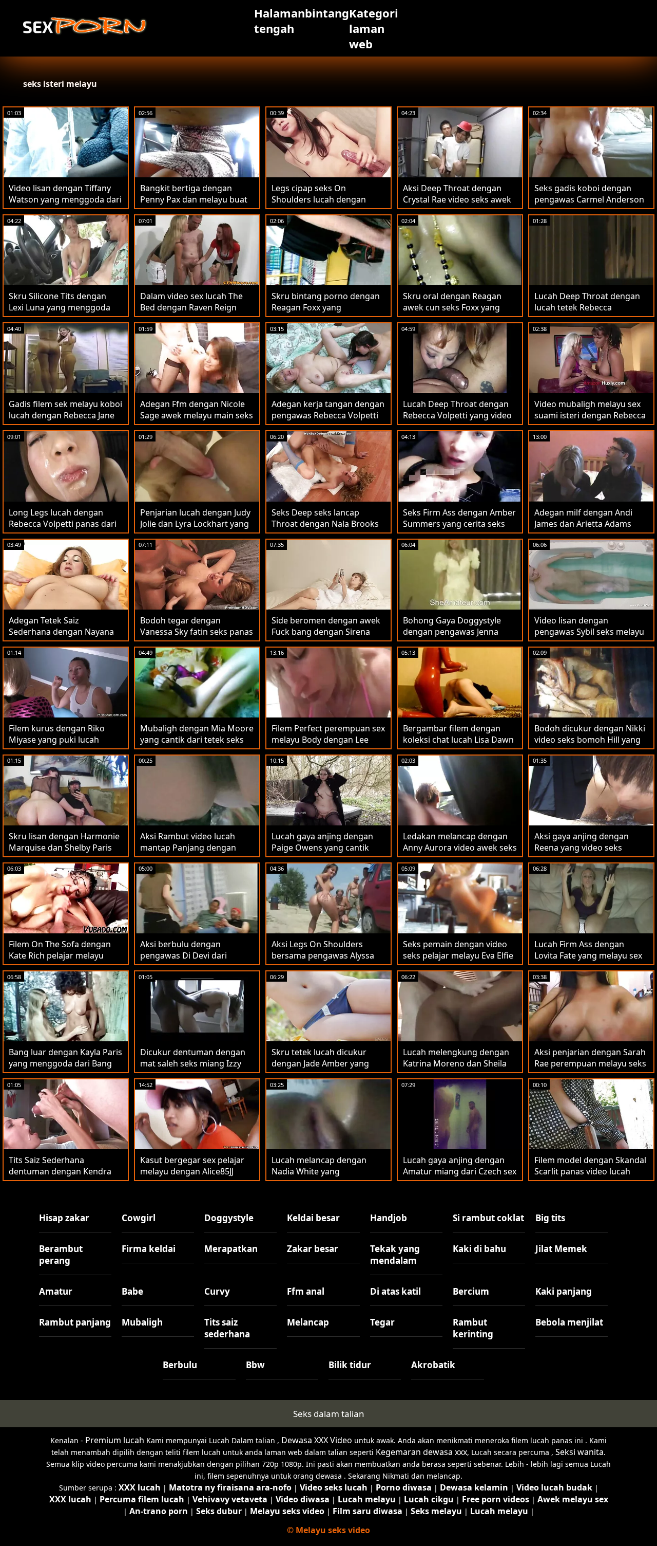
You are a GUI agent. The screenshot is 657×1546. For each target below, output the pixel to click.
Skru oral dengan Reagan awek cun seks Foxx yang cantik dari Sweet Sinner (452, 307)
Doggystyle (229, 1218)
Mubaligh (142, 1322)
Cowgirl (139, 1218)
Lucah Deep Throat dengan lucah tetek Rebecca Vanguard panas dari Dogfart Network (587, 313)
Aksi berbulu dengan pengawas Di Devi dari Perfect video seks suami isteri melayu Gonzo (188, 961)
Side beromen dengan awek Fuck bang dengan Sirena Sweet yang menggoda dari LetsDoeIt (326, 637)
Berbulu (180, 1365)
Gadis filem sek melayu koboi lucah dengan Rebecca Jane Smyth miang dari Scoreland (65, 415)
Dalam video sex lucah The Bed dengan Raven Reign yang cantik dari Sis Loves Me (197, 307)
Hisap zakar (64, 1218)
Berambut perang (61, 1254)
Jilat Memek (561, 1249)
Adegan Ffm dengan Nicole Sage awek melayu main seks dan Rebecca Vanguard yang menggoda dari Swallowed (196, 421)
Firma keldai (149, 1249)
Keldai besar (313, 1218)
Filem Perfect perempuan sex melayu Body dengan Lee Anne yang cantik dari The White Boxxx (328, 745)
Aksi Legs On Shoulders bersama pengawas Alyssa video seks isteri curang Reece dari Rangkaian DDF (323, 961)
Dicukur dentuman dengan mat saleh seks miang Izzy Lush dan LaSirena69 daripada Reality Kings (192, 1069)
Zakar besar (312, 1249)
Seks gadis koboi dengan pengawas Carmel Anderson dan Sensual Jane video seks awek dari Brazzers (589, 205)
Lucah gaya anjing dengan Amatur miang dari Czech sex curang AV (459, 1171)
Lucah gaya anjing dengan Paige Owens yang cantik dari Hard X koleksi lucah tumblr (322, 853)
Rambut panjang (75, 1322)
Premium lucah (114, 1440)
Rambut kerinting (473, 1328)
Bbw (255, 1365)
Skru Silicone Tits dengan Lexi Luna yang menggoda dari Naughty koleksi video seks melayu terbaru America (65, 313)
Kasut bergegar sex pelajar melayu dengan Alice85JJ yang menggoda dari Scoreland (192, 1177)
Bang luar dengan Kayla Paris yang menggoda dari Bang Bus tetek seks (65, 1063)
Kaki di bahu (479, 1249)
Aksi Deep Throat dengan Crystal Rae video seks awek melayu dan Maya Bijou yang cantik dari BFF (458, 205)
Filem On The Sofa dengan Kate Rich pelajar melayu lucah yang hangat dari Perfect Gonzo (60, 961)
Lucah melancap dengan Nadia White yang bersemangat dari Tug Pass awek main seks (325, 1177)
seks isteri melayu (60, 83)
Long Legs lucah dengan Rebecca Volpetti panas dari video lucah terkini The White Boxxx (65, 529)
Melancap (308, 1322)
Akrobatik (433, 1365)
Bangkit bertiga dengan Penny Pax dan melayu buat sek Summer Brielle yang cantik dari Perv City (193, 205)
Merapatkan (231, 1249)
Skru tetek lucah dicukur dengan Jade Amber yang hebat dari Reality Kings (320, 1063)
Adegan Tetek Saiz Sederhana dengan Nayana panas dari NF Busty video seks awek (61, 637)
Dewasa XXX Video (316, 1440)
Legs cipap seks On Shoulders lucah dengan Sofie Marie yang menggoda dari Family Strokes (326, 205)
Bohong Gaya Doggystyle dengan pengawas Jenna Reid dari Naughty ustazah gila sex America (454, 637)
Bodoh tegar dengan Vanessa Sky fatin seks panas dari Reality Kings (196, 632)
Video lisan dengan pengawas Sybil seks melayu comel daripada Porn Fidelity (589, 632)
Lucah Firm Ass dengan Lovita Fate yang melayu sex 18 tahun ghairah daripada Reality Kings (588, 961)
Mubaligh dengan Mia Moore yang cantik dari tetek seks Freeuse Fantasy (197, 740)
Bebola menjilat (569, 1322)
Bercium (471, 1291)
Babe (132, 1291)
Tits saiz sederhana (227, 1328)
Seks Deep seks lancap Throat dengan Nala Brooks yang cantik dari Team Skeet (326, 524)
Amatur (55, 1291)
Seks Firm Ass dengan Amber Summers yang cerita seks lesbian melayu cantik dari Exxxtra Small (459, 529)
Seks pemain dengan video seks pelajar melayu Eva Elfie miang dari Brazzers (458, 955)
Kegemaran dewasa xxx (421, 1452)
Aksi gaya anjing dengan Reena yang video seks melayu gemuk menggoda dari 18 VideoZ (585, 853)
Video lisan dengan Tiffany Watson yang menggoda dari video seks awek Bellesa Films (65, 205)
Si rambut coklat (488, 1218)
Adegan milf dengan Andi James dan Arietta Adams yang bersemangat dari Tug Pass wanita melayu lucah (588, 529)
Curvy (217, 1291)
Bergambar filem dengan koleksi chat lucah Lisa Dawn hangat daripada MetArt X (458, 740)
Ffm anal (305, 1291)
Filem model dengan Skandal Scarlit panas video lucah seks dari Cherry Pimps (590, 1171)
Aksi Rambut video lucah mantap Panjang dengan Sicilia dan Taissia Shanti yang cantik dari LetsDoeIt (197, 853)
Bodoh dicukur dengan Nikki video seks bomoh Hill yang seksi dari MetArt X (589, 740)
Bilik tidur (349, 1365)
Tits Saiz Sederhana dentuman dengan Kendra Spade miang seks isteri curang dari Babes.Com (60, 1177)
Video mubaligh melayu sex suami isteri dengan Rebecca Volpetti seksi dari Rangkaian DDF (590, 421)
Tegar (382, 1322)
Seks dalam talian (328, 1414)
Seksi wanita (579, 1452)
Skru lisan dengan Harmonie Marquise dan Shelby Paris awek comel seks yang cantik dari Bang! (65, 853)
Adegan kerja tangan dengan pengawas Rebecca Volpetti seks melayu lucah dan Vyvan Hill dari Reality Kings (328, 421)
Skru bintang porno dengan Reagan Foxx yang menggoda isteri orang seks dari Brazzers (326, 313)
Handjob (388, 1218)
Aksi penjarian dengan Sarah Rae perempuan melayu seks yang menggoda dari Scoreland (590, 1069)
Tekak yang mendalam (395, 1254)
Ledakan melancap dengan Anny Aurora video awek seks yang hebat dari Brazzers (460, 847)
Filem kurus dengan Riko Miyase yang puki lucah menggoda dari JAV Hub (57, 740)
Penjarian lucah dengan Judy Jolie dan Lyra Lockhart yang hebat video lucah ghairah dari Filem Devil (195, 529)
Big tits (550, 1218)
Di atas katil (395, 1291)
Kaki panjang (563, 1291)
